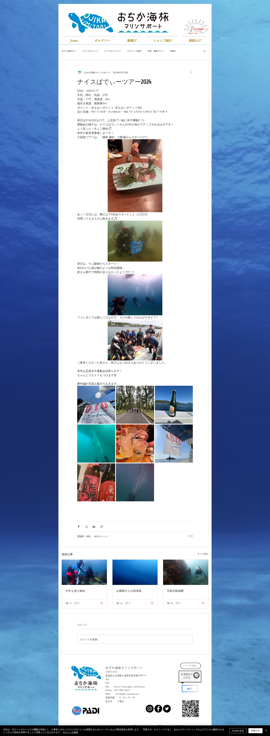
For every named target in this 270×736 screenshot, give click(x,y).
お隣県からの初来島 (129, 591)
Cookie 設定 (238, 730)
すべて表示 (203, 553)
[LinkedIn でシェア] (93, 526)
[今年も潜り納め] (84, 572)
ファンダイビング (90, 51)
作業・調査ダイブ (156, 51)
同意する (255, 730)
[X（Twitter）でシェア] (86, 526)
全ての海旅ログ (69, 51)
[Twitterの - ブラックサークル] (167, 709)
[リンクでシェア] (101, 526)
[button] (204, 51)
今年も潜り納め (75, 591)
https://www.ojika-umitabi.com (129, 687)
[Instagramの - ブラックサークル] (150, 709)
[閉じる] (266, 731)
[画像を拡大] (96, 405)
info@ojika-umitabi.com (127, 694)
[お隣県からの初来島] (135, 572)
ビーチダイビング (113, 51)
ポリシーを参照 (70, 732)
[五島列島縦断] (185, 572)
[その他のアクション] (191, 72)
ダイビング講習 (134, 51)
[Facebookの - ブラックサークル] (158, 709)
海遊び (173, 51)
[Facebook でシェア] (78, 526)
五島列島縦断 (175, 591)
